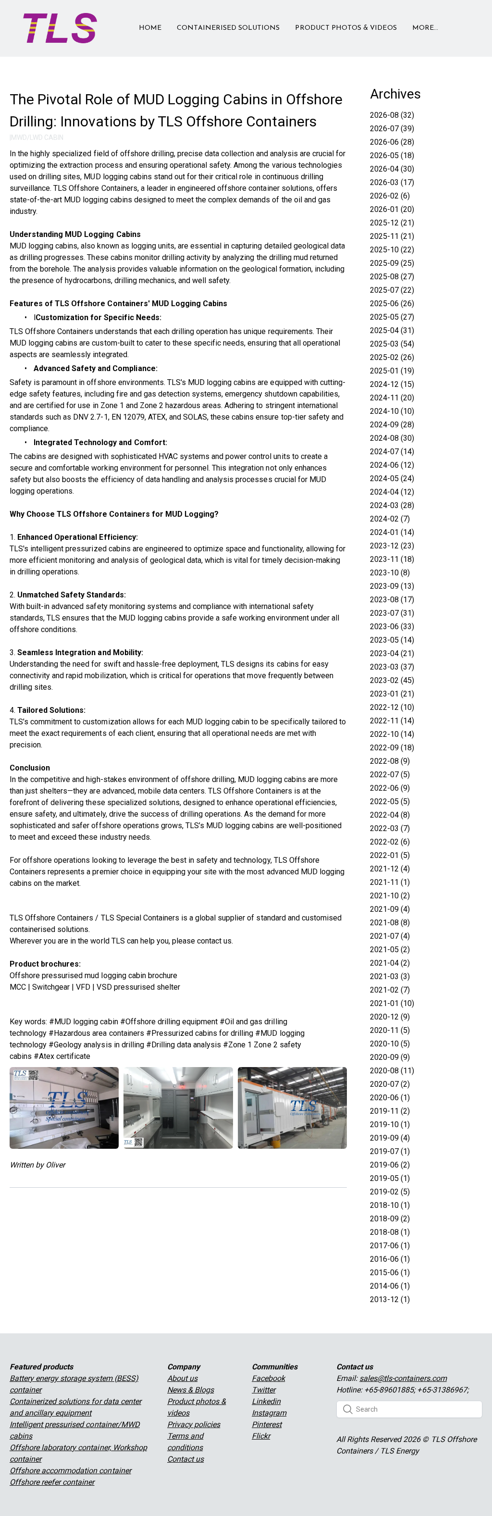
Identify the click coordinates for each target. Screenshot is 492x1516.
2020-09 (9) (390, 1057)
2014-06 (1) (390, 1286)
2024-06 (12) (392, 465)
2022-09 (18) (392, 747)
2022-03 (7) (390, 828)
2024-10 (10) (392, 411)
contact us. (215, 940)
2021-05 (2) (390, 949)
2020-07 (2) (390, 1084)
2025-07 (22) (392, 290)
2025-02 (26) (392, 357)
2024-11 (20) (392, 397)
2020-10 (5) (390, 1043)
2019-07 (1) (390, 1151)
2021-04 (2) (390, 963)
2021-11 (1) (390, 882)
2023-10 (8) (390, 572)
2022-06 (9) (390, 788)
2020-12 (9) (390, 1016)
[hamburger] (108, 22)
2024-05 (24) (392, 478)
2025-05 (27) (392, 317)
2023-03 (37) (392, 666)
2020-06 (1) (390, 1097)
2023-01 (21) (392, 693)
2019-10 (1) (390, 1124)
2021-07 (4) (390, 936)
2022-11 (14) (392, 720)
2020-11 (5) (390, 1030)
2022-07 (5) (390, 774)
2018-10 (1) (390, 1205)
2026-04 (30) (392, 169)
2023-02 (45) (392, 680)
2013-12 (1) (390, 1299)
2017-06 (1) (390, 1245)
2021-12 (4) (390, 868)
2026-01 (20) (392, 209)
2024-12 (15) (392, 384)
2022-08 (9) (390, 761)
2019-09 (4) (390, 1138)
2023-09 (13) (392, 586)
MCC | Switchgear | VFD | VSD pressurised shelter (95, 987)
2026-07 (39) (392, 128)
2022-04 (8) (390, 815)
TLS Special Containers (140, 917)
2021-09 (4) (390, 909)
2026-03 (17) (392, 182)
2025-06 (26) (392, 303)
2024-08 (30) (392, 438)
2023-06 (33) (392, 626)
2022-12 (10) (392, 707)
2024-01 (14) (392, 532)
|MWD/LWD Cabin (36, 137)
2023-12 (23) (392, 545)
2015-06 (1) (390, 1272)
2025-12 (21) (392, 222)
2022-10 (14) (392, 734)
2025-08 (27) (392, 276)
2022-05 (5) (390, 801)
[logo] (60, 28)
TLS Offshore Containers (51, 917)
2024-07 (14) (392, 451)
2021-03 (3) (390, 976)
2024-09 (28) (392, 424)
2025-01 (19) (392, 370)
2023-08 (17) (392, 599)
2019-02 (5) (390, 1191)
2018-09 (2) (390, 1218)
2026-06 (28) (392, 142)
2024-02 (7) (390, 518)
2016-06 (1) (390, 1259)
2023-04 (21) (392, 653)
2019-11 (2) (390, 1111)
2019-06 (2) (390, 1164)
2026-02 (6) (390, 195)
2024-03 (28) (392, 505)
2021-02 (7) (390, 989)
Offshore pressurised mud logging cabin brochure (93, 975)
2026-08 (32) (392, 115)
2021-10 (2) (390, 895)
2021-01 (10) (392, 1003)
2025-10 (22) (392, 249)
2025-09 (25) (392, 263)
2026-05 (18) (392, 155)
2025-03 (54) (392, 343)
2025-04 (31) (392, 330)
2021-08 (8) (390, 922)
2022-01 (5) (390, 855)
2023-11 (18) (392, 559)
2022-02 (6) (390, 841)
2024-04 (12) (392, 492)
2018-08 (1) (390, 1232)
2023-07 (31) (392, 613)
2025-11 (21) (392, 236)
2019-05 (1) (390, 1178)
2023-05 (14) (392, 640)
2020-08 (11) (392, 1070)
